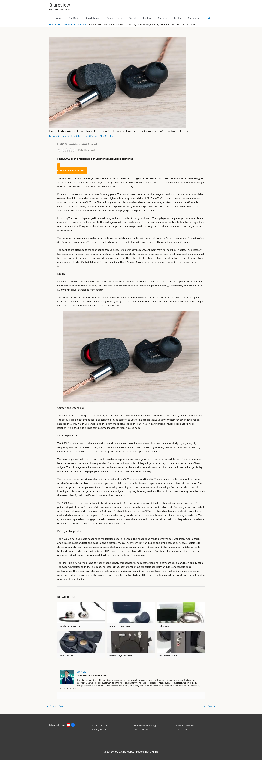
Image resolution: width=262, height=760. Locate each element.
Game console (114, 18)
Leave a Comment (59, 136)
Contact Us (182, 729)
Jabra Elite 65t (66, 655)
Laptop (147, 18)
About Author (141, 729)
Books (177, 18)
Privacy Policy (98, 729)
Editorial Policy (99, 725)
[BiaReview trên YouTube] (68, 725)
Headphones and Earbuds (72, 24)
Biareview (59, 5)
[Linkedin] (60, 695)
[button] (209, 17)
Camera (162, 18)
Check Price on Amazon (70, 170)
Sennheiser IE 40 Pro (69, 626)
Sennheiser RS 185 (168, 655)
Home (58, 18)
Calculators (194, 18)
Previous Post (55, 706)
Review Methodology (145, 725)
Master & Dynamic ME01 (121, 655)
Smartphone (92, 18)
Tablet (132, 18)
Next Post (209, 706)
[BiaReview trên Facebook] (73, 725)
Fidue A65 (164, 626)
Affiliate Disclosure (186, 725)
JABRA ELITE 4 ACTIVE (119, 626)
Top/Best (73, 18)
